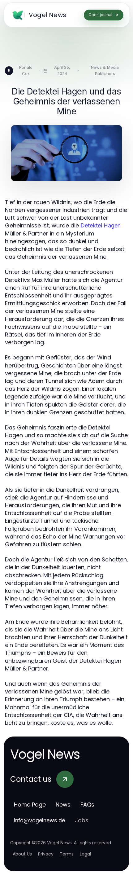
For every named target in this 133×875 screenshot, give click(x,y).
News (63, 804)
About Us (22, 854)
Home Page (30, 804)
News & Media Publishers (105, 70)
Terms (67, 854)
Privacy (46, 854)
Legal (85, 854)
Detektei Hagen (100, 225)
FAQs (87, 804)
